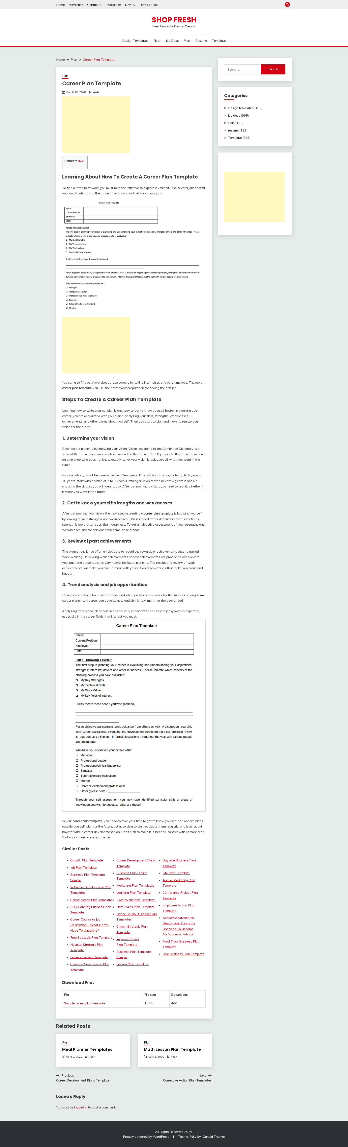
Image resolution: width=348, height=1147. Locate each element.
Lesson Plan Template (132, 964)
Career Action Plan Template (91, 900)
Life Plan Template (176, 873)
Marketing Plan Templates (135, 885)
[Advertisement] (96, 124)
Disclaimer (113, 5)
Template (219, 41)
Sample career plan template (84, 1003)
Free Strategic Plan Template (91, 937)
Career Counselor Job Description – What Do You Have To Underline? (89, 924)
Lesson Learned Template (89, 957)
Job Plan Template (83, 867)
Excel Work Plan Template (136, 900)
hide (82, 161)
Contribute (94, 5)
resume (201, 41)
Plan (187, 41)
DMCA (130, 5)
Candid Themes (214, 1136)
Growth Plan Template (86, 860)
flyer (157, 41)
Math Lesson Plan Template (172, 1049)
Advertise (76, 5)
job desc (172, 41)
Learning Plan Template (133, 892)
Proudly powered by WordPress (146, 1136)
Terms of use (148, 5)
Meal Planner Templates (87, 1049)
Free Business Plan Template (183, 954)
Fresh (95, 92)
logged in (80, 1107)
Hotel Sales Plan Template (135, 907)
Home (60, 5)
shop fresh (174, 20)
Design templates (135, 41)
